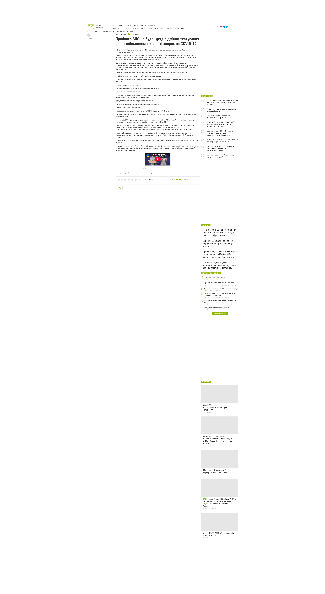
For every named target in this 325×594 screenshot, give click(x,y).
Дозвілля (156, 28)
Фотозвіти (162, 28)
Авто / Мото (136, 28)
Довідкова (149, 28)
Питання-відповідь (179, 28)
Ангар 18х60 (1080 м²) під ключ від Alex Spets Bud (218, 534)
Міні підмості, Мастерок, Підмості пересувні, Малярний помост (217, 471)
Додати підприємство (220, 313)
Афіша (114, 28)
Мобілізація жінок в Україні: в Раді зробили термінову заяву (219, 117)
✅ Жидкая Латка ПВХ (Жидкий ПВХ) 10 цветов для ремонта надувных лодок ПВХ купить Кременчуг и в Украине (219, 502)
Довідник (151, 25)
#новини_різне (132, 173)
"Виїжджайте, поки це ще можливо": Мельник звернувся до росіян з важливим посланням (220, 124)
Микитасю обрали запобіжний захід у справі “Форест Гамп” (221, 156)
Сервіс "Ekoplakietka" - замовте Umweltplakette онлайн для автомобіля (216, 407)
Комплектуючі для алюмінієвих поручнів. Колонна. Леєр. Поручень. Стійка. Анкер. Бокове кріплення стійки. (219, 440)
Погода (143, 28)
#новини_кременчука (121, 173)
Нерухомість (128, 28)
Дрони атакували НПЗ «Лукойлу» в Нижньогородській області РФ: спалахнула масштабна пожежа (220, 133)
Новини (129, 25)
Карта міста (120, 28)
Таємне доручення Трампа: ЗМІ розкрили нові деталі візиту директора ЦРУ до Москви (222, 102)
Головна (118, 25)
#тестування (144, 173)
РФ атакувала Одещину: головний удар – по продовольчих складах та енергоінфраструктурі (222, 148)
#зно (138, 173)
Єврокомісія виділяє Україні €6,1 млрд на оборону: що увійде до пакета (222, 141)
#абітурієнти (151, 173)
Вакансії (140, 25)
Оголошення (170, 28)
